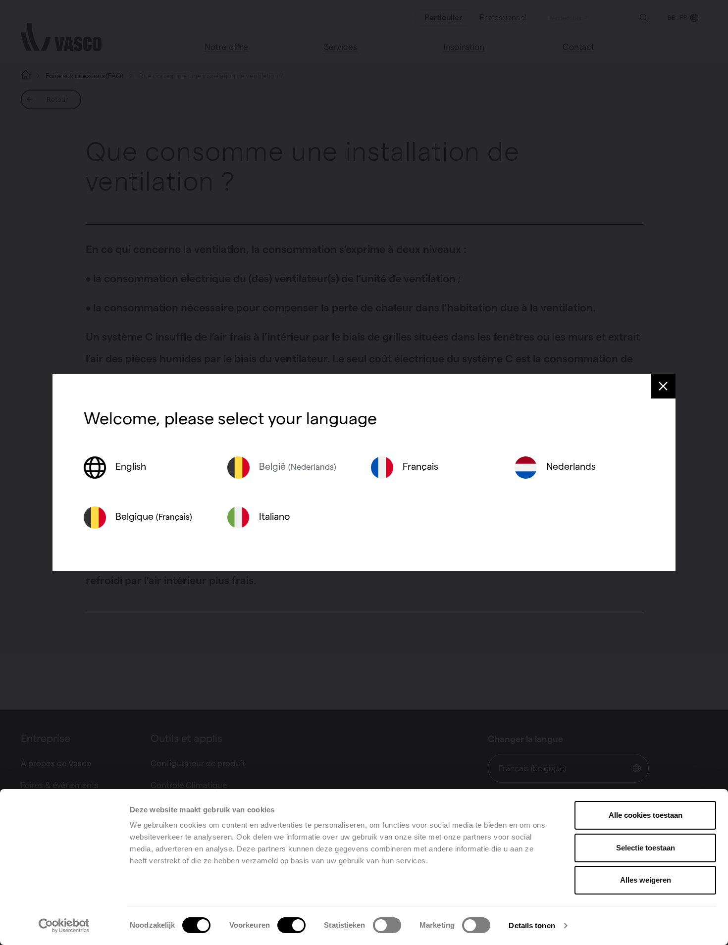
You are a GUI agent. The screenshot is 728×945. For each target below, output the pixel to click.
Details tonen (532, 925)
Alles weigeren (645, 880)
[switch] (291, 925)
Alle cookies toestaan (645, 815)
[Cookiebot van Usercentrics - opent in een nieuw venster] (64, 925)
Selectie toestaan (645, 848)
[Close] (663, 386)
